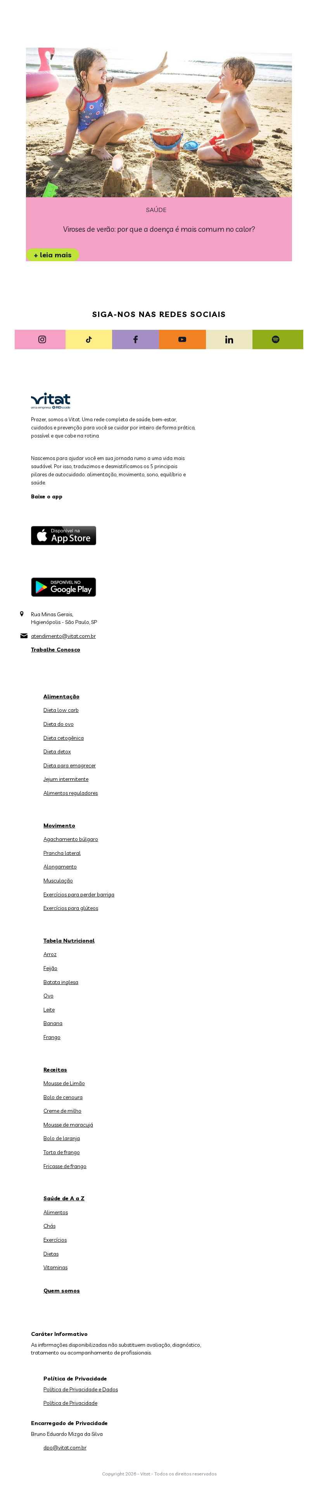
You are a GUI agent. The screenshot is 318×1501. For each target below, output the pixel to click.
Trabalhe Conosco (55, 649)
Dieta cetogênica (63, 737)
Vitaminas (55, 1267)
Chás (49, 1225)
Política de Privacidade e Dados (80, 1389)
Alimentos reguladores (70, 792)
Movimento (59, 825)
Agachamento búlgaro (70, 839)
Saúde (156, 210)
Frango (51, 1037)
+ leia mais (52, 254)
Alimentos (55, 1212)
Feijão (50, 968)
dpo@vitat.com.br (64, 1447)
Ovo (48, 995)
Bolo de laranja (61, 1138)
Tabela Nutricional (69, 940)
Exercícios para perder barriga (78, 894)
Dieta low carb (61, 710)
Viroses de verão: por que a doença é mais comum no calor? (159, 229)
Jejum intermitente (65, 778)
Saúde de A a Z (64, 1198)
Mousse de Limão (64, 1083)
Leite (49, 1009)
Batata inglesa (60, 982)
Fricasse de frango (64, 1166)
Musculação (58, 880)
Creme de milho (62, 1110)
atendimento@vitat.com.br (63, 635)
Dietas (51, 1253)
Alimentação (61, 696)
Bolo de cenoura (63, 1097)
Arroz (50, 954)
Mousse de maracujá (68, 1124)
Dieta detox (57, 751)
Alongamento (60, 866)
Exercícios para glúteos (70, 908)
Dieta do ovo (58, 723)
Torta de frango (61, 1152)
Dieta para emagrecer (69, 765)
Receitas (55, 1069)
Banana (52, 1023)
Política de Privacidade (70, 1402)
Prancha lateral (62, 853)
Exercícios (55, 1239)
